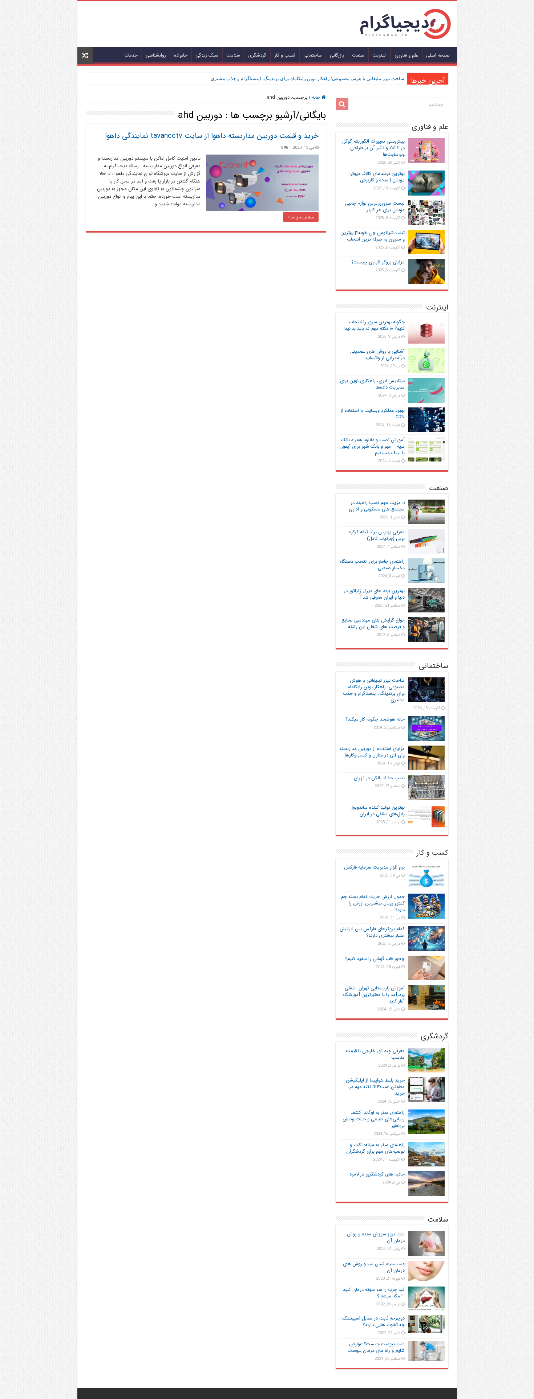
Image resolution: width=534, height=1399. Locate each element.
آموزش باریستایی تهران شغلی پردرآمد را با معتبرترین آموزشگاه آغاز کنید (374, 994)
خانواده (180, 55)
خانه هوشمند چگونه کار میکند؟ (375, 719)
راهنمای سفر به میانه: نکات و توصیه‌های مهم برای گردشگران (375, 1148)
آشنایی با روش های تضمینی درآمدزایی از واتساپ (377, 355)
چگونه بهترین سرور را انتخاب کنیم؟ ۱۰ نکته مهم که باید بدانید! (374, 325)
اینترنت (379, 55)
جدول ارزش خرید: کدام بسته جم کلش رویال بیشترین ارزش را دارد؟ (373, 903)
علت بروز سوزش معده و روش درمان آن (376, 1237)
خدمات (131, 55)
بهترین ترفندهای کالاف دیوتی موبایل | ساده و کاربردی (376, 177)
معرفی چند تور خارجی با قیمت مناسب (375, 1054)
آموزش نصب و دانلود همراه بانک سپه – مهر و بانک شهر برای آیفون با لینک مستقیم (372, 446)
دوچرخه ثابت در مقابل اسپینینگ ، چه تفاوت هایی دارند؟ (372, 1321)
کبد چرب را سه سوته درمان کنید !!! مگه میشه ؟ (374, 1293)
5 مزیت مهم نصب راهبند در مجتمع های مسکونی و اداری (377, 506)
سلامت (233, 55)
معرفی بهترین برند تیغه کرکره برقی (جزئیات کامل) (377, 535)
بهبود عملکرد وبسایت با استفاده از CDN (372, 414)
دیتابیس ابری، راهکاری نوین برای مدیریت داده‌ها (372, 384)
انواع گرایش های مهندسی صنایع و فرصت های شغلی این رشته (373, 623)
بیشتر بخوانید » (300, 217)
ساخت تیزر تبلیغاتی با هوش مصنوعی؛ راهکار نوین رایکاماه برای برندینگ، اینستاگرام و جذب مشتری (307, 78)
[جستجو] (342, 104)
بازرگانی (337, 55)
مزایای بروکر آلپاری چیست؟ (378, 262)
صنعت (358, 55)
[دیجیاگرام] (405, 23)
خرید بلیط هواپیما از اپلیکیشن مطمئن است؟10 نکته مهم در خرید (375, 1086)
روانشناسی (156, 55)
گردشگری (257, 55)
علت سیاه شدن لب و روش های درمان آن (374, 1267)
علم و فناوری (406, 55)
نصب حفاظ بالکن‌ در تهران (379, 778)
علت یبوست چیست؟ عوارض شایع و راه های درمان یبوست (376, 1347)
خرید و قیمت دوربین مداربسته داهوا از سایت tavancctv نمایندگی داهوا (212, 135)
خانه (316, 97)
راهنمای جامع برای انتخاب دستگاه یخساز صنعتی (372, 565)
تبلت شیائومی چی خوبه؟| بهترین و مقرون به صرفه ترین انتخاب (372, 236)
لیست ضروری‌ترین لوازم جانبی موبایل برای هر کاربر (375, 207)
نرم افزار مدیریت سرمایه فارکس (374, 867)
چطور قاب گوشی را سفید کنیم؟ (375, 959)
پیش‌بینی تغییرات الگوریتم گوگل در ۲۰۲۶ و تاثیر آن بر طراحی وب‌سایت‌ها (373, 148)
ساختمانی (312, 55)
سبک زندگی (206, 55)
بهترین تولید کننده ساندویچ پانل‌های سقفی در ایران (378, 811)
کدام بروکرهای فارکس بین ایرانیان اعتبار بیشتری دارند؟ (372, 932)
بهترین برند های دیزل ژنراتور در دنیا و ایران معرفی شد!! (374, 594)
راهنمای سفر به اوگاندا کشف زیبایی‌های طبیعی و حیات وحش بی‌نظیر (374, 1119)
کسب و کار (284, 55)
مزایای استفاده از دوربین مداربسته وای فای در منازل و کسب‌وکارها (372, 752)
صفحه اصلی (438, 55)
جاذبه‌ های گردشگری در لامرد (377, 1174)
